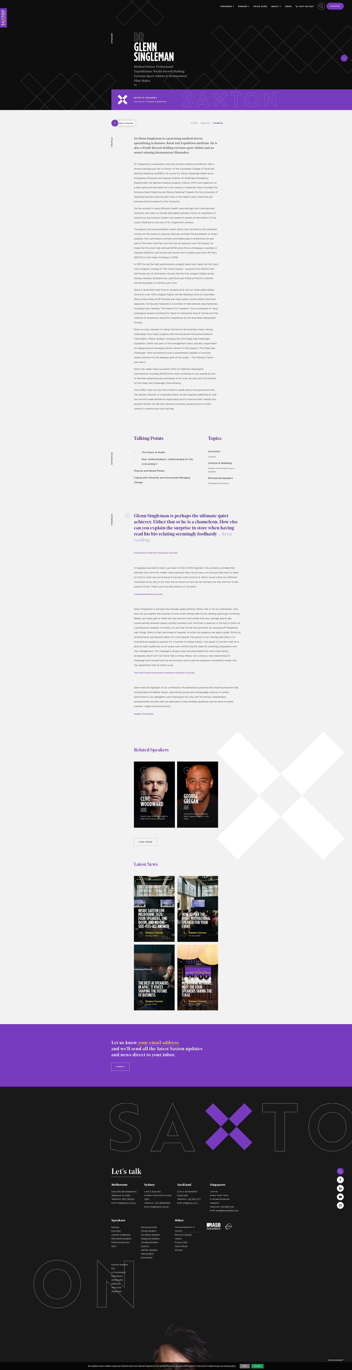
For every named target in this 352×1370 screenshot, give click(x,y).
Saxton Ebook (181, 1246)
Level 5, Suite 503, (152, 1191)
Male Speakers (147, 1254)
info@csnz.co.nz (190, 1203)
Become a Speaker (183, 1235)
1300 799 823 (306, 6)
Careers (178, 1238)
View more (145, 842)
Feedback (218, 123)
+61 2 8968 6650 (162, 1203)
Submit (120, 1067)
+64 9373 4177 (194, 1199)
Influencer (115, 1284)
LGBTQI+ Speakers (149, 1250)
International (146, 1257)
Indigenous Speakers (150, 1238)
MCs (113, 1268)
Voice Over (260, 6)
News (288, 6)
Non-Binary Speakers (150, 1235)
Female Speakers (148, 1231)
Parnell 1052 (182, 1195)
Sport (113, 1246)
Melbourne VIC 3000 (120, 1195)
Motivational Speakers (220, 478)
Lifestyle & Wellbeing (156, 101)
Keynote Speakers (145, 98)
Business (115, 1227)
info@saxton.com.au (126, 1203)
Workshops (116, 1291)
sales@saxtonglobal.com (227, 1210)
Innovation (139, 101)
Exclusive (145, 1246)
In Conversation (118, 1272)
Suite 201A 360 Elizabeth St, (124, 1191)
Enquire (335, 6)
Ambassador (117, 1280)
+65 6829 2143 (227, 1207)
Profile (194, 123)
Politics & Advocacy (120, 1242)
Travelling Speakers (149, 1242)
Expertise (205, 123)
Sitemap (178, 1250)
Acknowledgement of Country (185, 1229)
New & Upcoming (149, 1227)
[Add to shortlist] (114, 123)
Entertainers (116, 1276)
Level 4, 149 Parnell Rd (187, 1191)
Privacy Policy (181, 1242)
